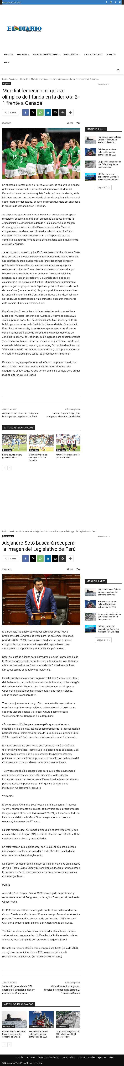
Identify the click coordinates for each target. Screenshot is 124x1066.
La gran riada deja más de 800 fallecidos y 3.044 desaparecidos (109, 164)
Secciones (13, 79)
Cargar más (102, 187)
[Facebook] (106, 2)
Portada (19, 1057)
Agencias (102, 1057)
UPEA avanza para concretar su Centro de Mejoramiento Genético (108, 177)
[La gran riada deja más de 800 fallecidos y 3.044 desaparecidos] (90, 164)
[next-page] (9, 468)
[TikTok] (115, 2)
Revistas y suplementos (48, 1057)
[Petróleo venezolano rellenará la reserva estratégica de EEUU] (90, 152)
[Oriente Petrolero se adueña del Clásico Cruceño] (41, 442)
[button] (118, 70)
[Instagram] (111, 2)
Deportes (24, 79)
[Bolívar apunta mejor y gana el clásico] (14, 442)
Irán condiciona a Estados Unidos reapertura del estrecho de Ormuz (109, 140)
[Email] (55, 112)
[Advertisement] (84, 28)
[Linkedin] (48, 112)
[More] (70, 112)
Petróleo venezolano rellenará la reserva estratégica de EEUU (107, 152)
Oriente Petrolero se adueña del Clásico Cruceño (38, 457)
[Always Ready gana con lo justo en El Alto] (68, 442)
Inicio (4, 79)
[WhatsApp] (40, 112)
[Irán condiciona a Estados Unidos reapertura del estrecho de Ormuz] (90, 140)
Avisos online (68, 1057)
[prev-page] (4, 468)
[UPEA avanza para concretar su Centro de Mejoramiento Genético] (90, 177)
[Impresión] (62, 112)
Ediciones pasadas (86, 1057)
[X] (120, 2)
